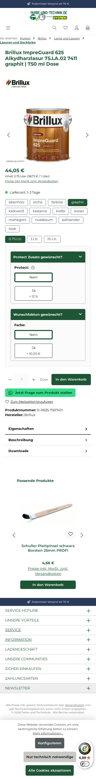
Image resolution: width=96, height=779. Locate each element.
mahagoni (17, 220)
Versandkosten (74, 705)
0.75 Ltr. (15, 239)
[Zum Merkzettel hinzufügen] (71, 535)
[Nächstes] (87, 135)
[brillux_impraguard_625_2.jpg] (48, 135)
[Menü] (8, 28)
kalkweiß (16, 211)
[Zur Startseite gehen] (48, 15)
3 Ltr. (34, 239)
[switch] (84, 764)
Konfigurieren (49, 743)
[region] (48, 135)
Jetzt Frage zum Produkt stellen (43, 393)
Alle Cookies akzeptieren (49, 770)
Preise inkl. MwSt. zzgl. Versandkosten (31, 181)
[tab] (48, 428)
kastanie (40, 211)
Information (18, 639)
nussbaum (44, 220)
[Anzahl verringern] (10, 379)
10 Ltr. (52, 239)
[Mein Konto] (76, 28)
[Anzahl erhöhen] (33, 379)
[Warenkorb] (87, 28)
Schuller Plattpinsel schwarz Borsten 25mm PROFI (48, 548)
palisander (71, 220)
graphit (77, 202)
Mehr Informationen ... (48, 733)
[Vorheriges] (9, 135)
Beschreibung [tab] (20, 440)
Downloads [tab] (18, 451)
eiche (37, 202)
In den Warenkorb (71, 379)
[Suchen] (54, 28)
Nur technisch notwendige (49, 757)
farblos (57, 202)
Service (13, 630)
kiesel (79, 211)
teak (12, 229)
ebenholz (17, 202)
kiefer (61, 211)
